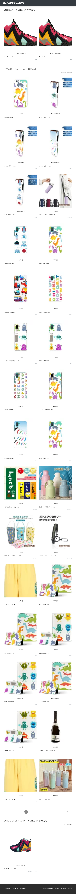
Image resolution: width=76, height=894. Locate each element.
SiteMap (7, 889)
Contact (22, 889)
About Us (15, 889)
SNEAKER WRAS (56, 889)
